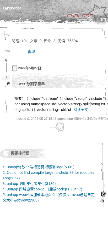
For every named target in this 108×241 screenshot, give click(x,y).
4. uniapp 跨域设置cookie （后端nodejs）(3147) (42, 188)
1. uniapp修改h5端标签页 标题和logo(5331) (38, 166)
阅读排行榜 (20, 152)
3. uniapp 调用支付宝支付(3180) (29, 183)
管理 (31, 51)
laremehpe (12, 8)
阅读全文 (80, 109)
